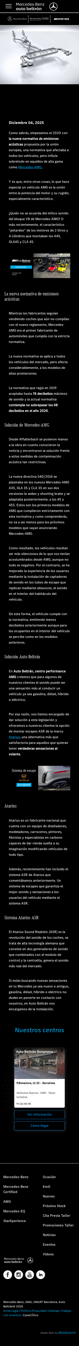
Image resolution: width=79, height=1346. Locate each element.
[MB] (18, 19)
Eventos (49, 1244)
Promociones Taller (58, 1225)
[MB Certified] (39, 19)
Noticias (49, 1234)
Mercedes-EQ (14, 1211)
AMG (7, 1201)
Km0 (46, 1186)
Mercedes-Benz (16, 1176)
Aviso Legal (10, 1311)
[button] (5, 1340)
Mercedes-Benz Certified (16, 1189)
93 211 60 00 (23, 1104)
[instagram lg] (18, 1274)
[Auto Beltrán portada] (19, 1260)
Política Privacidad (33, 1311)
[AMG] (61, 19)
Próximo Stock (54, 1205)
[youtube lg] (29, 1274)
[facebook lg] (7, 1274)
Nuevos (49, 1196)
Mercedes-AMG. (30, 167)
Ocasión (49, 1176)
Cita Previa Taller (56, 1215)
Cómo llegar (40, 1125)
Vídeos (48, 1254)
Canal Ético (30, 1315)
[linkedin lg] (40, 1274)
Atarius (14, 737)
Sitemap (53, 1311)
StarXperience (14, 1220)
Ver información (39, 1114)
